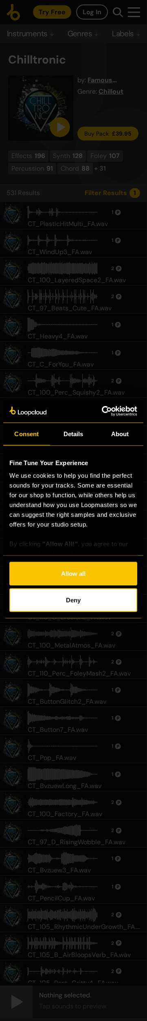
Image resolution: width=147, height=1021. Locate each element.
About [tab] (120, 433)
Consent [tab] (26, 433)
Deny (73, 600)
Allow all (73, 573)
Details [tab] (73, 433)
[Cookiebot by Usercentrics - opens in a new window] (103, 411)
